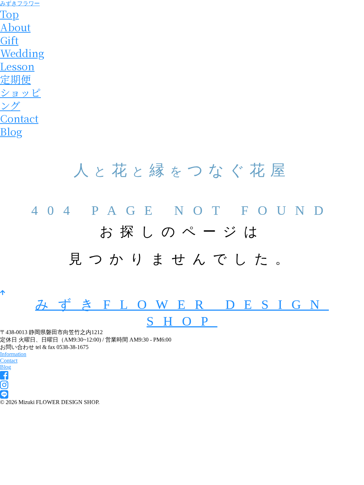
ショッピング (20, 99)
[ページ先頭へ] (2, 293)
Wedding (22, 52)
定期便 (15, 79)
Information (13, 354)
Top (9, 13)
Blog (11, 131)
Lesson (17, 66)
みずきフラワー (20, 3)
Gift (9, 40)
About (15, 27)
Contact (19, 118)
